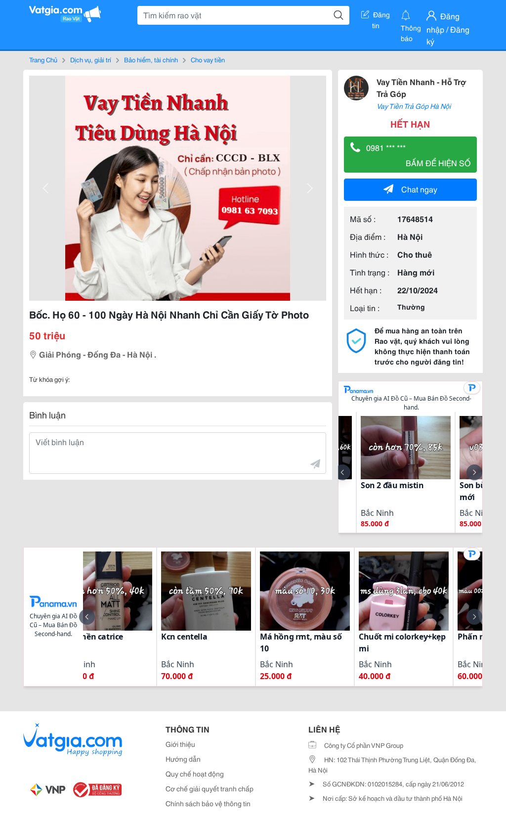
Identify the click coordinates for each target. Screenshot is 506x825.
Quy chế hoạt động (195, 774)
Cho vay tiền (208, 59)
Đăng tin (381, 16)
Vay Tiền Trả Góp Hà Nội (414, 106)
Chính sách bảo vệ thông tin (208, 803)
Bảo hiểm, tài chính (151, 59)
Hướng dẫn (183, 759)
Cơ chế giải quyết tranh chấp (209, 788)
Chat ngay (419, 188)
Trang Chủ (43, 59)
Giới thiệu (180, 744)
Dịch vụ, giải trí (90, 59)
